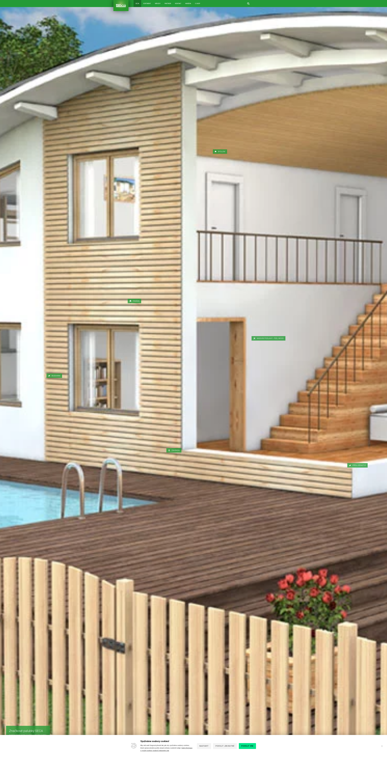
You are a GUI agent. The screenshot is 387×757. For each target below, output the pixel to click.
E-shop (197, 3)
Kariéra (188, 3)
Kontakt (178, 3)
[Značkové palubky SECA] (120, 5)
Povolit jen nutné (225, 746)
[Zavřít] (381, 746)
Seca (137, 3)
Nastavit (204, 746)
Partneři (168, 3)
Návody (158, 3)
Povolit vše (247, 746)
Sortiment (147, 3)
